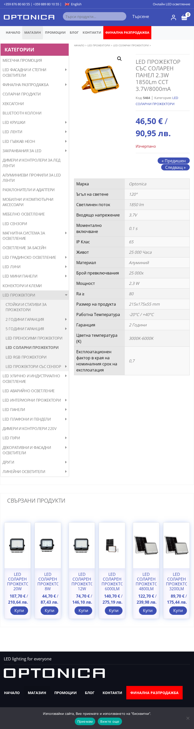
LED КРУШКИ (14, 122)
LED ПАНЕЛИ (14, 409)
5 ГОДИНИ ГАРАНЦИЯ (25, 328)
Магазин (32, 32)
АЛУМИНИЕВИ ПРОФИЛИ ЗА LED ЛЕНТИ (32, 177)
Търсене (140, 16)
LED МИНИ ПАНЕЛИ (20, 276)
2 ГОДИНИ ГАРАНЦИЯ (25, 319)
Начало (13, 32)
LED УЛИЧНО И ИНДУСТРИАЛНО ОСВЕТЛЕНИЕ (31, 378)
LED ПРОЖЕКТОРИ (19, 295)
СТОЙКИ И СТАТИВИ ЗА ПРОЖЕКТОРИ (26, 307)
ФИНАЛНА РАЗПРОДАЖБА (127, 32)
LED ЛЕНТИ (12, 131)
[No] (187, 718)
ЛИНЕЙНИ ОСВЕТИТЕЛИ (24, 471)
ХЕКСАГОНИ (13, 103)
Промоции (55, 32)
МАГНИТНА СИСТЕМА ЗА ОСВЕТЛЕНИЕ (24, 235)
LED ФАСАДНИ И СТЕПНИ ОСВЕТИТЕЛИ (24, 72)
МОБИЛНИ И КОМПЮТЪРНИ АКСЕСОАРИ (28, 202)
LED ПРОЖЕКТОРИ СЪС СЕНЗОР (33, 366)
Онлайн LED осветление (171, 4)
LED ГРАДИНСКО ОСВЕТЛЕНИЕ (29, 257)
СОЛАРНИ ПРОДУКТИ (21, 93)
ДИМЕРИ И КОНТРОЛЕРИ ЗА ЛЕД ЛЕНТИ (31, 162)
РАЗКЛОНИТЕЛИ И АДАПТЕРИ (29, 189)
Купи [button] (19, 610)
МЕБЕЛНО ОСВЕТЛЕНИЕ (24, 213)
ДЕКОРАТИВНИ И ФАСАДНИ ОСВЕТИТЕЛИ (27, 450)
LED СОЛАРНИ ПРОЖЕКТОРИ (32, 347)
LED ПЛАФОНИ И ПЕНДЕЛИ (27, 419)
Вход (173, 17)
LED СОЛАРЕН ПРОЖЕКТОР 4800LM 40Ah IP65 (146, 584)
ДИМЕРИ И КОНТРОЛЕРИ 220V (30, 428)
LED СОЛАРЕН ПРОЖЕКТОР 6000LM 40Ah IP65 (112, 584)
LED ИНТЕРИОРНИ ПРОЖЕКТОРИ (32, 400)
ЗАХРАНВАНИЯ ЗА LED (22, 150)
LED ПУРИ (11, 437)
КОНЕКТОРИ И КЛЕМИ (22, 285)
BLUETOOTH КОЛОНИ (22, 112)
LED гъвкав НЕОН (19, 141)
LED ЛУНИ (11, 266)
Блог (74, 32)
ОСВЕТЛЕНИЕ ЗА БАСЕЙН (24, 247)
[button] (119, 58)
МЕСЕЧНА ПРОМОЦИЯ (22, 60)
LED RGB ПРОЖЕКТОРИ (26, 357)
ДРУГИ (8, 462)
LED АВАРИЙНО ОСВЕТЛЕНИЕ (29, 390)
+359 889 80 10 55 (46, 4)
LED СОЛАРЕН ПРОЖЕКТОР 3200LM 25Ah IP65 (176, 584)
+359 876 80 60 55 (17, 4)
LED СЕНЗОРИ (15, 223)
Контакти (92, 32)
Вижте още (109, 721)
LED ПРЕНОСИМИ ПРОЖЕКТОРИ (34, 338)
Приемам (85, 721)
